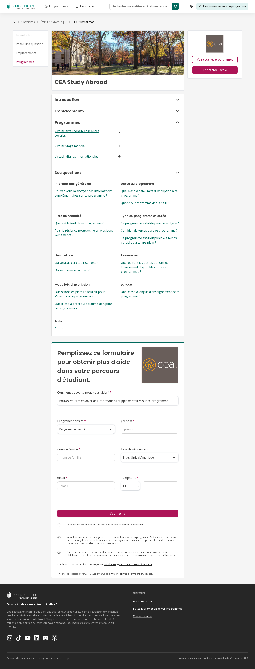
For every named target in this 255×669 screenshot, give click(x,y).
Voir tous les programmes (215, 59)
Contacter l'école (215, 70)
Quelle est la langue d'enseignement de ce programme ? (150, 294)
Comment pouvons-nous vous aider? (84, 392)
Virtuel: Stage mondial (70, 146)
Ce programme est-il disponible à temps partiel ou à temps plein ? (149, 240)
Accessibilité (241, 658)
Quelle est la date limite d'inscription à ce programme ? (149, 193)
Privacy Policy (118, 573)
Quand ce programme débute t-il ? (145, 203)
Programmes (57, 6)
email (62, 478)
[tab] (30, 35)
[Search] (175, 6)
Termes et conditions (190, 658)
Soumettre (117, 513)
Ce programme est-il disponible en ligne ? (150, 223)
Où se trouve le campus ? (72, 270)
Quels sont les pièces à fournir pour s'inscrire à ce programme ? (80, 294)
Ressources (87, 6)
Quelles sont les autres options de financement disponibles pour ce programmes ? (145, 267)
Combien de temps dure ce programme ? (149, 230)
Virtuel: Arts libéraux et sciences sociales (77, 133)
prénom (127, 421)
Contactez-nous (142, 616)
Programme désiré (71, 421)
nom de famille (68, 449)
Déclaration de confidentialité (135, 564)
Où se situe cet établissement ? (76, 263)
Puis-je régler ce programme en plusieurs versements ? (84, 232)
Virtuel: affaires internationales (76, 156)
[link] (83, 22)
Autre (59, 328)
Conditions (110, 564)
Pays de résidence (134, 449)
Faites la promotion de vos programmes (157, 608)
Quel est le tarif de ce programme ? (79, 223)
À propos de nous (144, 601)
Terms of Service (138, 573)
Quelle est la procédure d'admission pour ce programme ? (83, 306)
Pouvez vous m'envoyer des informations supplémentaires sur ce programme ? (84, 193)
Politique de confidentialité (218, 658)
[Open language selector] (191, 6)
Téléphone (130, 478)
